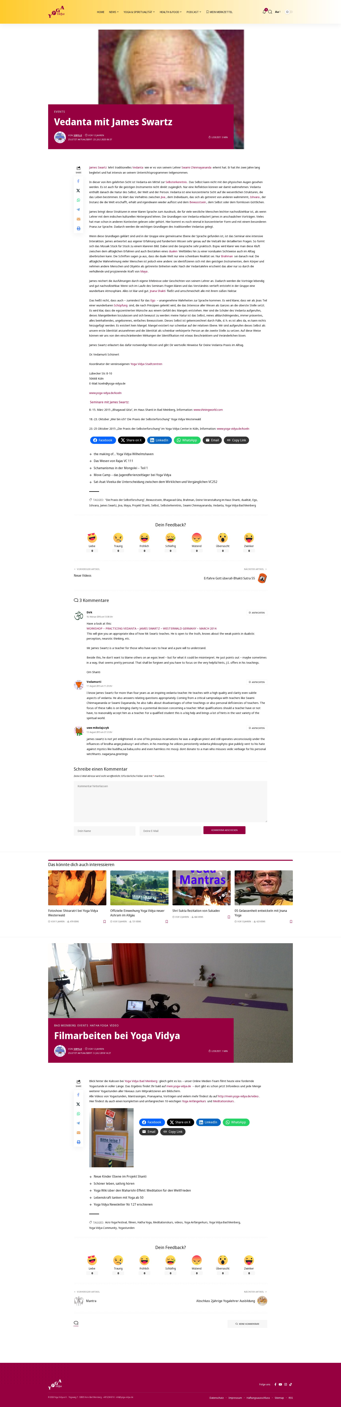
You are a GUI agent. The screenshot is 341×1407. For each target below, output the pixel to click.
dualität (246, 500)
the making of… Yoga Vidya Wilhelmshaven (124, 454)
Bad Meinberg (65, 1025)
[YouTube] (280, 1384)
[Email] (78, 219)
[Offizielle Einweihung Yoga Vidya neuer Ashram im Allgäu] (139, 887)
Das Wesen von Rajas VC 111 (113, 461)
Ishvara (254, 197)
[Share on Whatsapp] (78, 200)
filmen (132, 1222)
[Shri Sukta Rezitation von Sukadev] (201, 887)
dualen (173, 251)
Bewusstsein (197, 202)
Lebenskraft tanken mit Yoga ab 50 (118, 1197)
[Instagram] (285, 1384)
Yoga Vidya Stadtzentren (146, 364)
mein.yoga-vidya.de (179, 1086)
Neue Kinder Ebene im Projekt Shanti (120, 1176)
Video (114, 1025)
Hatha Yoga (99, 1025)
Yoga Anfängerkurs (193, 1101)
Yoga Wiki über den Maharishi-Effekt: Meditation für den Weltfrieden (142, 1190)
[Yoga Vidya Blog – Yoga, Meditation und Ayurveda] (55, 1384)
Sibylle (78, 135)
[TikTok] (290, 1384)
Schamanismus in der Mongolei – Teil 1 (121, 468)
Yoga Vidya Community (103, 1228)
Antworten (258, 612)
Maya (143, 271)
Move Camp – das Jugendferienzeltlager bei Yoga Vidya (132, 475)
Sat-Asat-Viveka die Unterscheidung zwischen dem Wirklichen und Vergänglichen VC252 (155, 482)
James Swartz (98, 167)
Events (59, 111)
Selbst (155, 505)
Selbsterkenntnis (176, 182)
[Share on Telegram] (78, 209)
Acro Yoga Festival (116, 1222)
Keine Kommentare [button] (249, 1323)
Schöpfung (120, 305)
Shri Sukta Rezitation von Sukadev (196, 910)
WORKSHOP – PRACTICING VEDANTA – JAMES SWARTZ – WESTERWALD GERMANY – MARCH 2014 (151, 628)
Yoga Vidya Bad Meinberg (240, 505)
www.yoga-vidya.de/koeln (105, 393)
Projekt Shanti (141, 505)
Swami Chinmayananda (196, 167)
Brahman (227, 256)
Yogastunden (126, 1228)
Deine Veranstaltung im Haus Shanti (218, 500)
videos (179, 1222)
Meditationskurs (223, 1101)
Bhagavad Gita (172, 500)
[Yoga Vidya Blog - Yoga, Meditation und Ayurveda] (56, 12)
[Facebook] (275, 1384)
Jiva (163, 197)
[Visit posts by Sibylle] (60, 137)
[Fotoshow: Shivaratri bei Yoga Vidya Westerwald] (77, 887)
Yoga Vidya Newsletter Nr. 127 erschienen (123, 1204)
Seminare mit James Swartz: (109, 402)
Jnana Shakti (158, 291)
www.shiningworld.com (208, 410)
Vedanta (137, 167)
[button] (270, 11)
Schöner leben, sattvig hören (114, 1183)
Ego (152, 300)
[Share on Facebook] (78, 181)
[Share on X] (78, 190)
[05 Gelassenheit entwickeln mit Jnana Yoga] (264, 887)
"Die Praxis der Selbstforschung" (125, 500)
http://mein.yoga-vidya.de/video (238, 1096)
